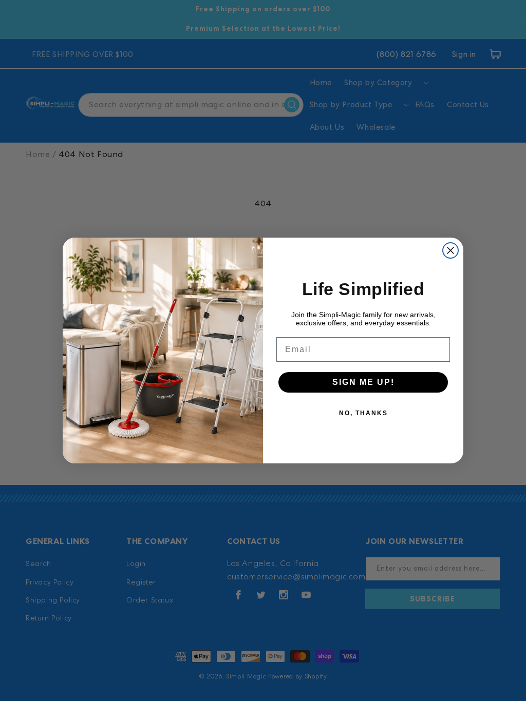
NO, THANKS (363, 413)
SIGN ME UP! (363, 382)
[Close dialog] (450, 250)
